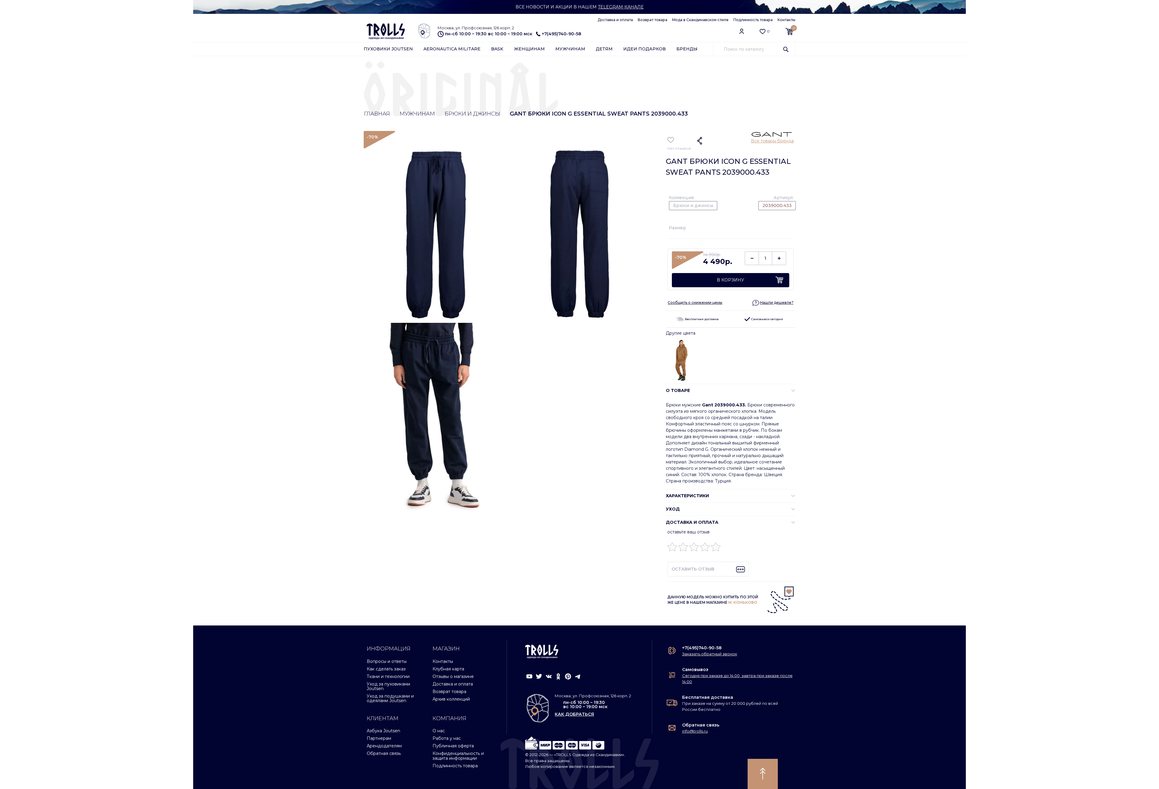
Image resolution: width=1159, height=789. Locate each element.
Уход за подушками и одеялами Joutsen (390, 698)
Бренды (687, 49)
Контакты (786, 19)
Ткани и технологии (388, 676)
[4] (705, 548)
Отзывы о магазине (453, 676)
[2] (683, 548)
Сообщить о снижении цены (695, 302)
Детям (604, 49)
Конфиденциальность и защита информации (458, 756)
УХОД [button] (673, 509)
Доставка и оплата (615, 19)
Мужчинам (570, 49)
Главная (377, 113)
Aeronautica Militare (452, 49)
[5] (716, 548)
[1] (672, 548)
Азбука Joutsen (383, 730)
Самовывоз (695, 669)
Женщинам (529, 49)
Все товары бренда (772, 141)
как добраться (574, 714)
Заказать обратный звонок (709, 653)
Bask (497, 49)
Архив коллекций (451, 699)
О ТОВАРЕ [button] (678, 390)
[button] (772, 302)
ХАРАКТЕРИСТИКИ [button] (687, 495)
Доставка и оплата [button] (692, 522)
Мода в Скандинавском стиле (700, 19)
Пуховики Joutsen (388, 49)
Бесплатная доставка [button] (701, 319)
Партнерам (379, 738)
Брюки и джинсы (472, 113)
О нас (439, 730)
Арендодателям (384, 746)
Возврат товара (652, 19)
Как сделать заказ (386, 669)
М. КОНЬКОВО (742, 602)
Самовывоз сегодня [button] (766, 319)
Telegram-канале (620, 7)
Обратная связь (384, 753)
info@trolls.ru (695, 731)
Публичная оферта (453, 746)
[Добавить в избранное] (670, 140)
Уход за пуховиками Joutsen (388, 686)
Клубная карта (448, 669)
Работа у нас (447, 738)
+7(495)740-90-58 (561, 34)
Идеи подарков (644, 49)
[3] (694, 548)
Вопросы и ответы (387, 661)
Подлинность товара (753, 19)
